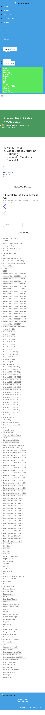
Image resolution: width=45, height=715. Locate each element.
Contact (6, 90)
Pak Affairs (8, 14)
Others (6, 39)
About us (7, 51)
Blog (5, 35)
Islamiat (6, 23)
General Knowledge (11, 125)
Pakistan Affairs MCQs (8, 127)
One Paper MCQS (23, 125)
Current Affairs (9, 19)
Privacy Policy (9, 63)
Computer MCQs (10, 49)
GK (5, 27)
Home (6, 6)
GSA (5, 31)
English (6, 10)
